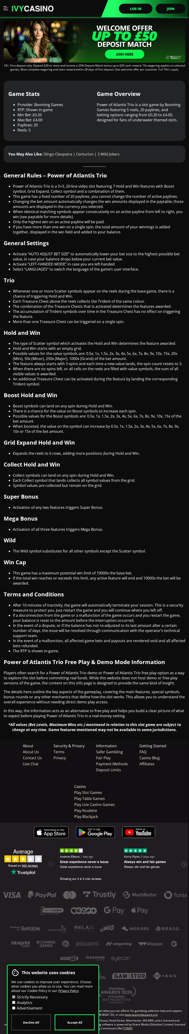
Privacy (59, 757)
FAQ (142, 751)
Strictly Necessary (32, 997)
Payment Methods (112, 763)
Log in (135, 8)
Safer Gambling (109, 751)
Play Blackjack (86, 816)
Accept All (74, 1022)
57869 (127, 1028)
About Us (31, 751)
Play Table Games (89, 798)
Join (170, 8)
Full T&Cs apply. (169, 69)
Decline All (31, 1022)
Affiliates (146, 763)
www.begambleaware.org (141, 1015)
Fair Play (103, 757)
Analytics (24, 1002)
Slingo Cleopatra (58, 154)
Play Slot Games (88, 792)
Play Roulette (85, 810)
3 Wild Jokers (108, 154)
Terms (59, 751)
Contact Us (32, 757)
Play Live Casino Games (94, 804)
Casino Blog (149, 757)
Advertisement (29, 1008)
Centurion (85, 154)
